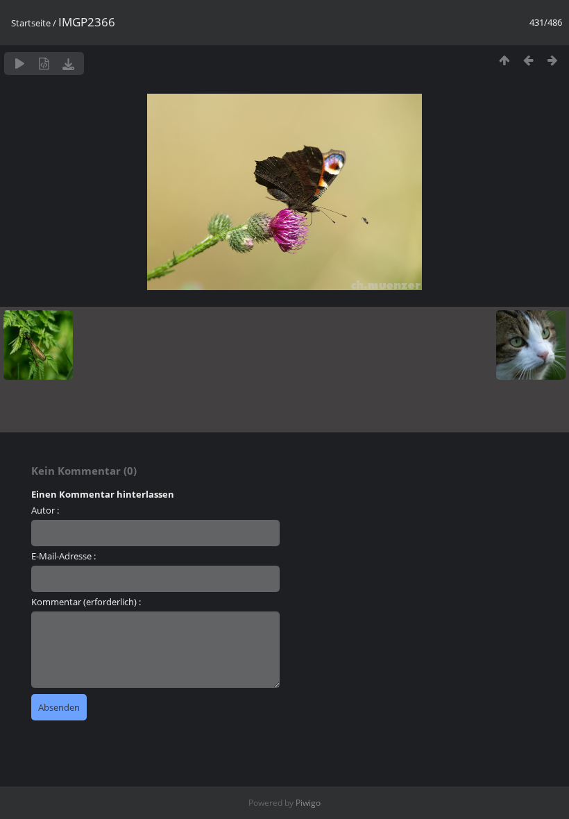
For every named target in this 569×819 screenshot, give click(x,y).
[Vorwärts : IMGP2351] (553, 60)
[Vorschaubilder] (504, 60)
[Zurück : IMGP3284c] (528, 60)
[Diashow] (20, 63)
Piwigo (308, 803)
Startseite (31, 23)
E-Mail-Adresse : (63, 556)
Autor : (45, 510)
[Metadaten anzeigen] (44, 63)
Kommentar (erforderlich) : (86, 602)
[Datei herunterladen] (68, 63)
